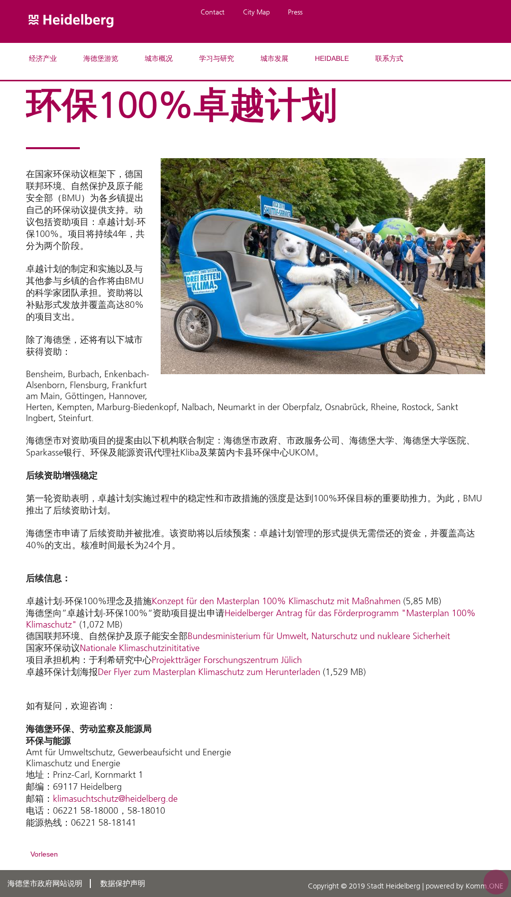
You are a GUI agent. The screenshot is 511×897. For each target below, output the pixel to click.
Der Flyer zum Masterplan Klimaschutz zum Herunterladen (209, 672)
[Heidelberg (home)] (71, 37)
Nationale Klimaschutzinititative (140, 648)
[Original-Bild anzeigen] (323, 381)
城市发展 (274, 58)
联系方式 (389, 58)
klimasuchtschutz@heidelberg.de (115, 798)
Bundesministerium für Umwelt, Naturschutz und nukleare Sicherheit (319, 636)
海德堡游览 (100, 58)
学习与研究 (216, 58)
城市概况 (159, 58)
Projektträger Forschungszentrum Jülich (227, 660)
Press (295, 12)
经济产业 (43, 58)
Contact (213, 12)
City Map (256, 12)
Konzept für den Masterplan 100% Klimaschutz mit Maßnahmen (276, 601)
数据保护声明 (122, 883)
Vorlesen (44, 854)
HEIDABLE (332, 58)
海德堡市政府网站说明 (44, 883)
